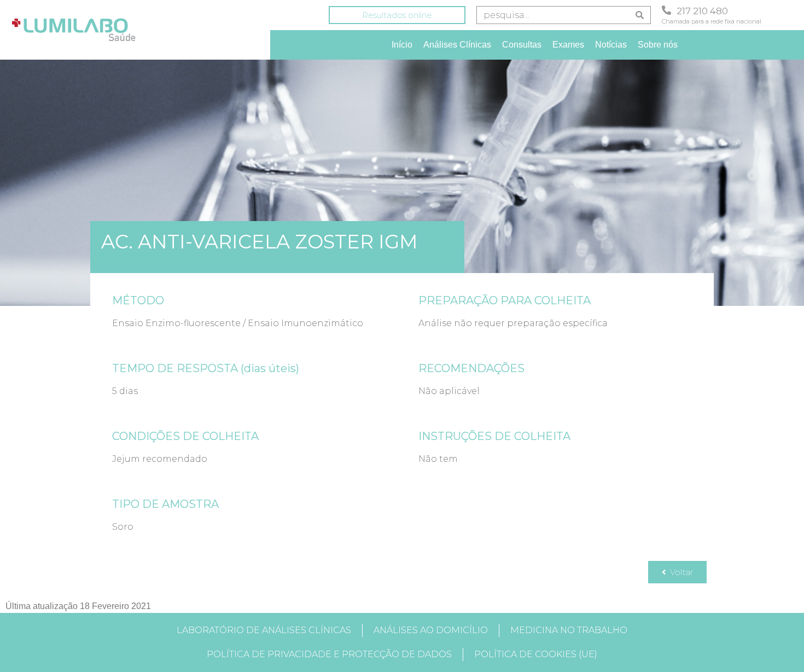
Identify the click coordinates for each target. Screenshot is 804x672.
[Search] (639, 15)
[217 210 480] (666, 10)
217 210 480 (702, 10)
